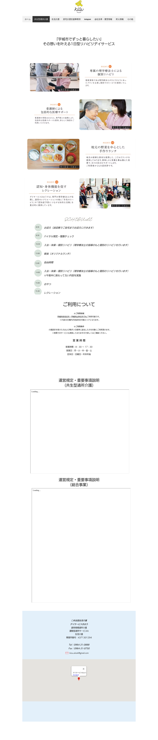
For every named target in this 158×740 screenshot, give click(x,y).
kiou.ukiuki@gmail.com (79, 653)
